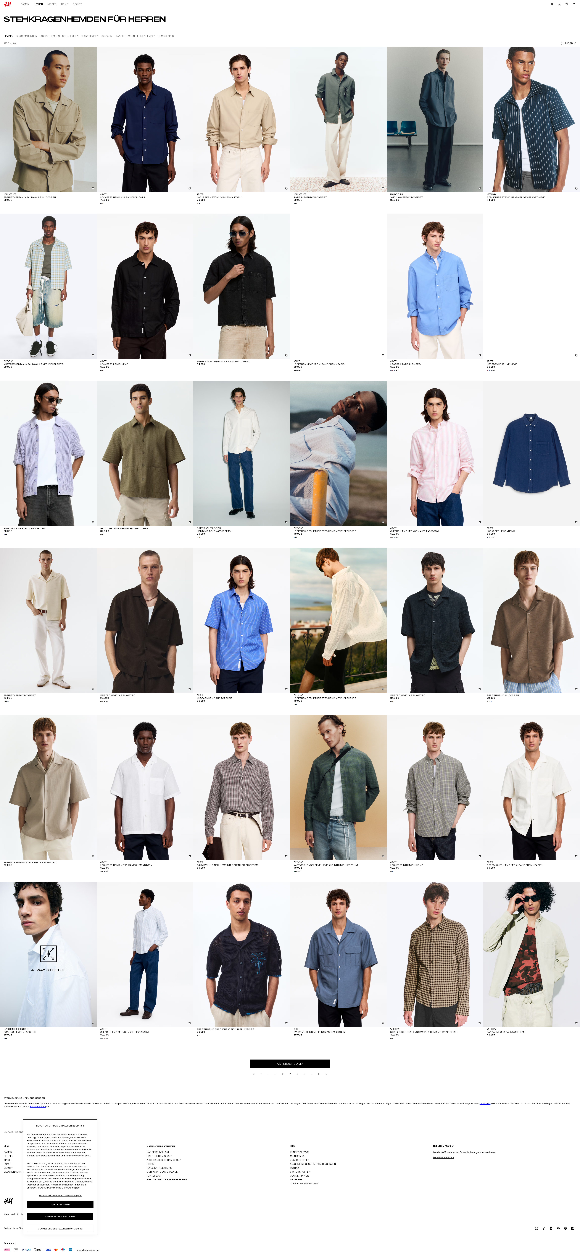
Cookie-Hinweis (299, 1175)
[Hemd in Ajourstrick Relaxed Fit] (48, 453)
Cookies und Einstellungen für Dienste (60, 1228)
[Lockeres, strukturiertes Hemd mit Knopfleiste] (338, 453)
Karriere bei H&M (158, 1152)
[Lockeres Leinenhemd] (145, 286)
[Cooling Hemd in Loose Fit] (48, 954)
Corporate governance (162, 1171)
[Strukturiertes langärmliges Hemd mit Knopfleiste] (435, 954)
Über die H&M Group (159, 1156)
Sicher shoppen (300, 1171)
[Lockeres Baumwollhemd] (435, 787)
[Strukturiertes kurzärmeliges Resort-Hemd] (531, 119)
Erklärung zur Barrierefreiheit (168, 1179)
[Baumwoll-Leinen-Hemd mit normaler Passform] (241, 787)
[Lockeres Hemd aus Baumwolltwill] (145, 119)
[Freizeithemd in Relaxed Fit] (145, 620)
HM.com (8, 1132)
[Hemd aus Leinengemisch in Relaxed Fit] (145, 453)
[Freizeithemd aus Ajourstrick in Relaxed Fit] (241, 954)
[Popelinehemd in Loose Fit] (338, 119)
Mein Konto (297, 1156)
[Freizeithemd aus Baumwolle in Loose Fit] (48, 119)
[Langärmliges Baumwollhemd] (531, 954)
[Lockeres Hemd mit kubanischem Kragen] (338, 286)
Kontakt (295, 1168)
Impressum (154, 1175)
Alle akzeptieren (60, 1204)
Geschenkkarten (15, 1171)
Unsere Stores (299, 1160)
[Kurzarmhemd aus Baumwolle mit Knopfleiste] (48, 286)
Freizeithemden (38, 1106)
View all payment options (88, 1250)
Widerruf (296, 1179)
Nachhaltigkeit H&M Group (164, 1160)
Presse (151, 1164)
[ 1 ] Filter (567, 43)
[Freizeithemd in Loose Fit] (48, 620)
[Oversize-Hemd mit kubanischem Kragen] (338, 954)
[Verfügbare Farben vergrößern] (102, 203)
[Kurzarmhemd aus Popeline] (241, 620)
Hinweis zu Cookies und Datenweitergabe (60, 1195)
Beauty (77, 4)
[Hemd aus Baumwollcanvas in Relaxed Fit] (241, 286)
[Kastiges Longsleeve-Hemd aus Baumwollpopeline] (338, 787)
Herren (38, 4)
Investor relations (159, 1168)
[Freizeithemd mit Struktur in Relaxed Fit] (48, 787)
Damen (25, 4)
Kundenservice (299, 1152)
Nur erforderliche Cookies (60, 1216)
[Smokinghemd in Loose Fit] (435, 119)
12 (319, 1074)
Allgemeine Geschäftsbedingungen (313, 1164)
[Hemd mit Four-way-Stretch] (241, 453)
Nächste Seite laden (290, 1064)
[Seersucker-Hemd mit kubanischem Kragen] (531, 787)
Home (64, 4)
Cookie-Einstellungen (304, 1183)
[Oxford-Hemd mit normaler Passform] (435, 453)
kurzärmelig (485, 1103)
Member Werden (443, 1157)
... (268, 1074)
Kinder (52, 4)
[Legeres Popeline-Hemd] (435, 286)
